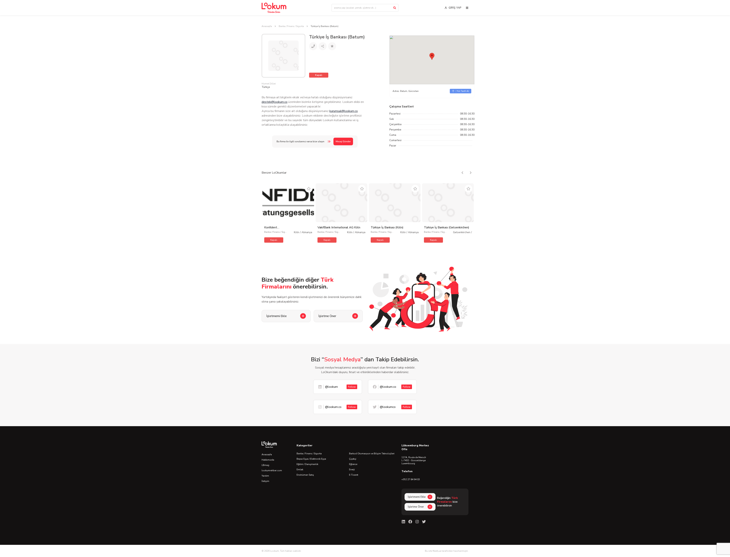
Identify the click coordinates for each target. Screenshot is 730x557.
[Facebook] (410, 522)
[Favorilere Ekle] (309, 188)
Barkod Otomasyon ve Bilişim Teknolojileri (371, 453)
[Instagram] (417, 522)
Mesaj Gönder (343, 141)
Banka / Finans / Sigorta (291, 26)
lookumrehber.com (272, 470)
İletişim (265, 481)
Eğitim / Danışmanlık (307, 464)
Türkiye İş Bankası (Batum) (324, 26)
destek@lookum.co (274, 102)
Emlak (300, 469)
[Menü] (467, 7)
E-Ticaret (353, 474)
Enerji (352, 469)
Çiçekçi (352, 458)
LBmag (265, 465)
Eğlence (353, 464)
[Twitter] (424, 522)
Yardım (265, 475)
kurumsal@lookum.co (343, 111)
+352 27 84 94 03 (411, 479)
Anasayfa (267, 26)
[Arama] (394, 8)
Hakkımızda (268, 459)
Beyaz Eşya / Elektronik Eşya (311, 458)
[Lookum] (274, 8)
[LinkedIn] (403, 522)
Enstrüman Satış (305, 474)
